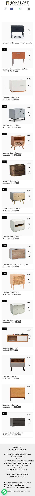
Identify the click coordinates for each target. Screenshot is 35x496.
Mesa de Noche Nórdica (12, 209)
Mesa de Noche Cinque (11, 125)
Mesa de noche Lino (10, 405)
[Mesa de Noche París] (29, 224)
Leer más (29, 33)
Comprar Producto (29, 60)
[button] (5, 8)
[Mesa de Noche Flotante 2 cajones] (29, 251)
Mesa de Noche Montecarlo (13, 433)
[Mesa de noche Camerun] (29, 85)
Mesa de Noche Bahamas (12, 153)
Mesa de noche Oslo (10, 377)
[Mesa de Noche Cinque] (29, 112)
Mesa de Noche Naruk (11, 348)
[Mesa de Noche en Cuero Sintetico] (29, 56)
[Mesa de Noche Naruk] (29, 335)
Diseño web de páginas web (22, 491)
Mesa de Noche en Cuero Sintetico (15, 69)
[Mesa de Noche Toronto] (29, 307)
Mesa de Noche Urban (11, 181)
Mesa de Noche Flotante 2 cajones (15, 264)
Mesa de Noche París (11, 237)
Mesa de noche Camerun (12, 97)
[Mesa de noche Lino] (29, 393)
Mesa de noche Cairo (10, 292)
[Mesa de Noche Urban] (29, 168)
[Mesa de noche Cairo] (29, 279)
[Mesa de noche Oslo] (29, 365)
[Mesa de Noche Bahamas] (29, 140)
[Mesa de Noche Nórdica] (29, 196)
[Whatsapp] (20, 9)
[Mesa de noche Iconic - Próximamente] (29, 30)
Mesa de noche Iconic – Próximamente (17, 43)
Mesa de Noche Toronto (12, 320)
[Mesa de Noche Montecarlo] (29, 420)
